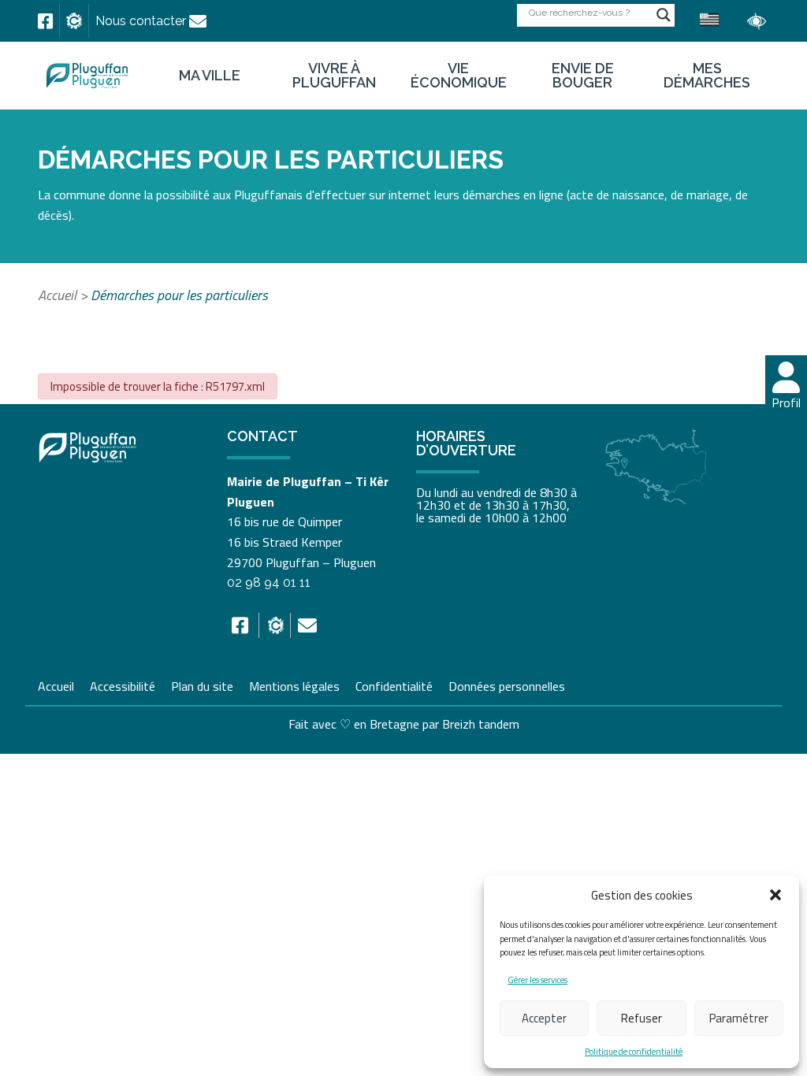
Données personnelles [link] (506, 686)
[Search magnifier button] (664, 15)
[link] (45, 21)
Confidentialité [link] (394, 684)
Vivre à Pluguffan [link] (334, 75)
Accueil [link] (57, 295)
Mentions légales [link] (294, 684)
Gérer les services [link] (537, 980)
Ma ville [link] (209, 76)
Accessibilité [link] (122, 684)
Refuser (641, 1018)
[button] (775, 895)
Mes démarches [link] (707, 75)
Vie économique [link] (459, 75)
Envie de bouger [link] (583, 75)
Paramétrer (738, 1018)
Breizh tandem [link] (480, 723)
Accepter (544, 1018)
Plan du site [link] (202, 684)
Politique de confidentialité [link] (633, 1051)
